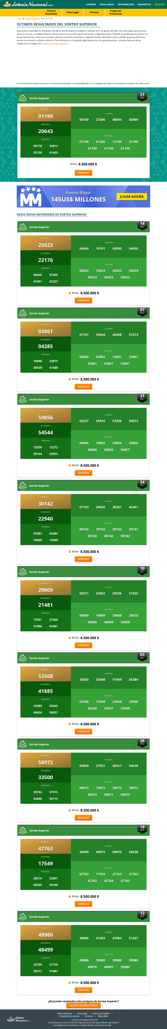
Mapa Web (103, 1016)
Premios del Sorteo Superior (54, 43)
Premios (94, 12)
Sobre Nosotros (64, 1013)
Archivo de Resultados (83, 1005)
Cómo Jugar (73, 12)
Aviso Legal (82, 1013)
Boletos (160, 4)
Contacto (89, 1016)
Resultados (107, 4)
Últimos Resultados (51, 12)
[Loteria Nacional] (28, 6)
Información (126, 4)
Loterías (91, 4)
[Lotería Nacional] (18, 1021)
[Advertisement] (83, 63)
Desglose (83, 172)
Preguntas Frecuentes (116, 12)
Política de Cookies (101, 1013)
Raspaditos (144, 4)
